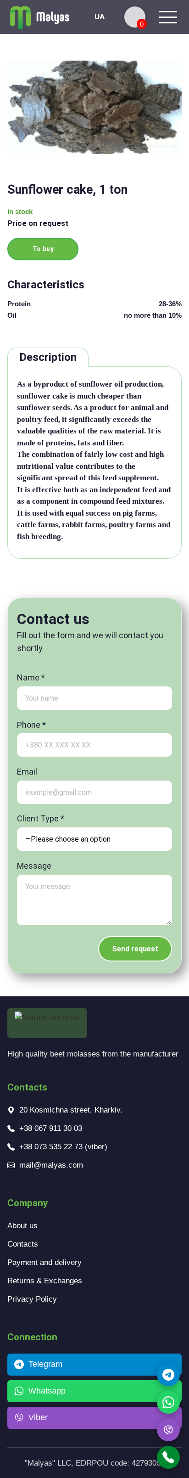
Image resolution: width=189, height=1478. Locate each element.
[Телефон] (168, 1457)
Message (34, 866)
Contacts (22, 1244)
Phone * (31, 725)
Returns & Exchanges (44, 1280)
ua (99, 16)
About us (22, 1225)
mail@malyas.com (51, 1165)
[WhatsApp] (168, 1402)
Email (27, 771)
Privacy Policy (32, 1299)
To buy (43, 249)
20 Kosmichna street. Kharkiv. (70, 1110)
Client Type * (40, 818)
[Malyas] (39, 17)
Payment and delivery (44, 1262)
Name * (31, 677)
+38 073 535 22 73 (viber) (63, 1146)
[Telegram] (168, 1374)
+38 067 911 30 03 (50, 1128)
